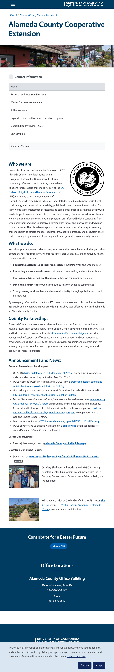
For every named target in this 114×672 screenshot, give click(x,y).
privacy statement (76, 656)
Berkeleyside (69, 425)
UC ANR (13, 15)
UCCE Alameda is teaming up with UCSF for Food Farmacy (68, 421)
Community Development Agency (70, 333)
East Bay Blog (18, 133)
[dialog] (57, 657)
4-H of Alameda (19, 110)
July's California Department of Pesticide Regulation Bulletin (44, 394)
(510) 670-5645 (57, 600)
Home (14, 86)
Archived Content (20, 146)
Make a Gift (59, 546)
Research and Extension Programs (28, 94)
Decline (85, 665)
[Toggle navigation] (13, 4)
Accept (99, 665)
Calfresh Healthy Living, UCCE (27, 125)
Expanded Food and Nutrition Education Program (37, 118)
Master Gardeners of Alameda (26, 102)
